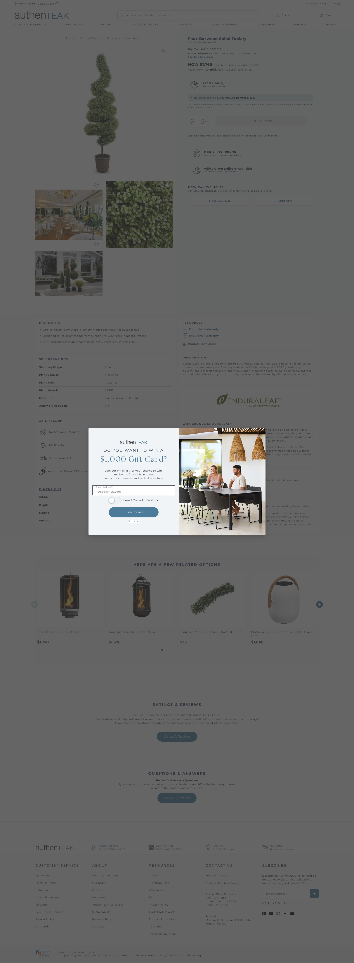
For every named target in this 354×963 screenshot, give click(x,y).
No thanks (133, 521)
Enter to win (134, 512)
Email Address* (104, 487)
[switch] (115, 500)
